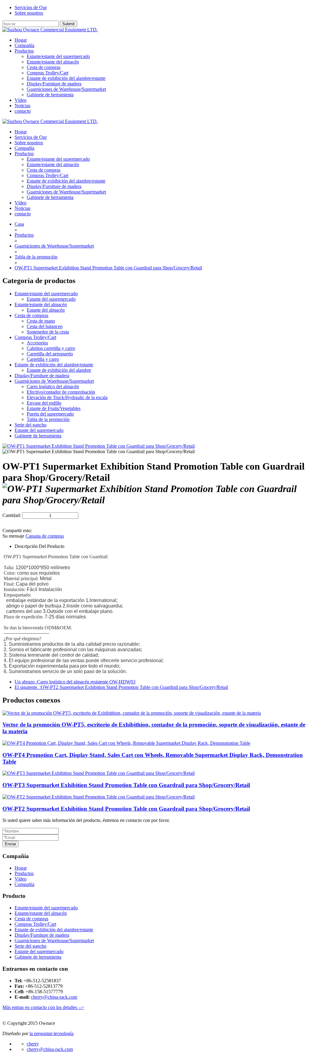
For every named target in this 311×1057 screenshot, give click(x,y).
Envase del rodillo (44, 402)
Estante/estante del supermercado (58, 56)
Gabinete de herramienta (50, 94)
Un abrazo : (75, 681)
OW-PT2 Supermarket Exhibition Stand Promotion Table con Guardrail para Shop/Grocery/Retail (126, 809)
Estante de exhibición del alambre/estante (66, 78)
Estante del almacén (46, 310)
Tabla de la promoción (48, 419)
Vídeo (20, 878)
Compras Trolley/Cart (47, 72)
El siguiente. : (121, 687)
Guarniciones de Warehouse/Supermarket (66, 89)
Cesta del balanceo (45, 326)
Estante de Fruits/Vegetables (53, 408)
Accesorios (37, 342)
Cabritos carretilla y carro (51, 348)
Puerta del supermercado (50, 413)
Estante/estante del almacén (53, 61)
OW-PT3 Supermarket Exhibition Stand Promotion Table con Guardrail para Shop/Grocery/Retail (126, 785)
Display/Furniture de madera (54, 83)
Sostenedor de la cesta (48, 331)
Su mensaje (13, 536)
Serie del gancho (30, 424)
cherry (33, 1043)
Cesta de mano (41, 320)
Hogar (21, 868)
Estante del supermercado (51, 299)
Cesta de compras (43, 67)
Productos (24, 873)
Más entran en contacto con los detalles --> (43, 1007)
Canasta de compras (45, 536)
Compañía (24, 884)
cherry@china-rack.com (54, 997)
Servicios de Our (31, 7)
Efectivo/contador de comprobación (61, 392)
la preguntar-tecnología (51, 1033)
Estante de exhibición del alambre (59, 370)
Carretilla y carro (43, 359)
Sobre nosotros (29, 12)
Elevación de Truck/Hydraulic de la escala (67, 397)
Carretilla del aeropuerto (50, 353)
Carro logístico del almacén (53, 386)
